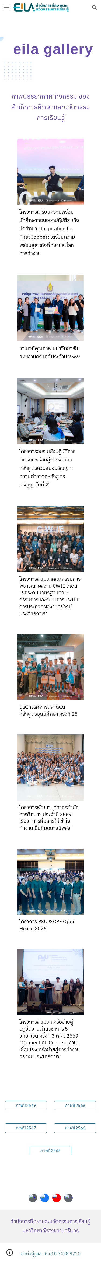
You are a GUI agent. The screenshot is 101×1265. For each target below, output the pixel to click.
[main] (50, 49)
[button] (6, 7)
